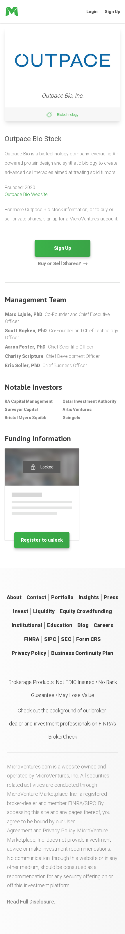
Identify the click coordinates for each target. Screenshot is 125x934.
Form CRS (88, 639)
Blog (83, 625)
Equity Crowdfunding (86, 611)
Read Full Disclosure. (31, 902)
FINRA (31, 639)
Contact (36, 597)
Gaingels (71, 417)
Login (92, 11)
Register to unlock (42, 540)
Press (111, 597)
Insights (88, 597)
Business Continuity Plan (82, 653)
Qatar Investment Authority (89, 401)
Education (59, 625)
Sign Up (112, 11)
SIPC (50, 639)
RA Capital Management (29, 401)
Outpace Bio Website (26, 194)
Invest (20, 611)
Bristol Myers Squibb (26, 417)
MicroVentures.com (29, 767)
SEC (66, 639)
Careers (103, 625)
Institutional (27, 625)
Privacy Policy (29, 653)
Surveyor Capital (21, 409)
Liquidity (44, 611)
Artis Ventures (77, 409)
